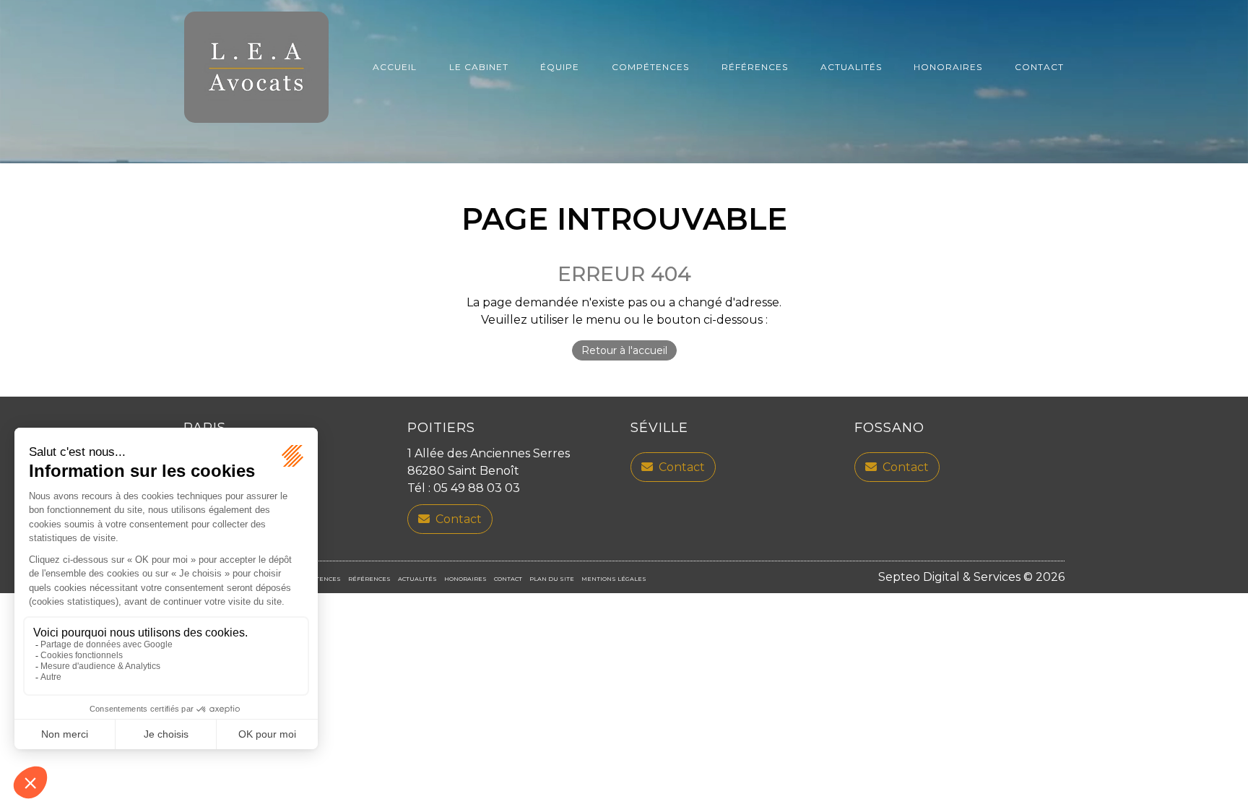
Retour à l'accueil (624, 350)
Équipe (559, 66)
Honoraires (948, 66)
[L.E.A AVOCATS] (256, 67)
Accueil (395, 66)
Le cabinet (478, 66)
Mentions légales (613, 578)
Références (755, 66)
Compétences (650, 66)
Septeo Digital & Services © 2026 (971, 577)
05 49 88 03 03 (476, 488)
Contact (1039, 66)
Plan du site (551, 578)
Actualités (851, 66)
